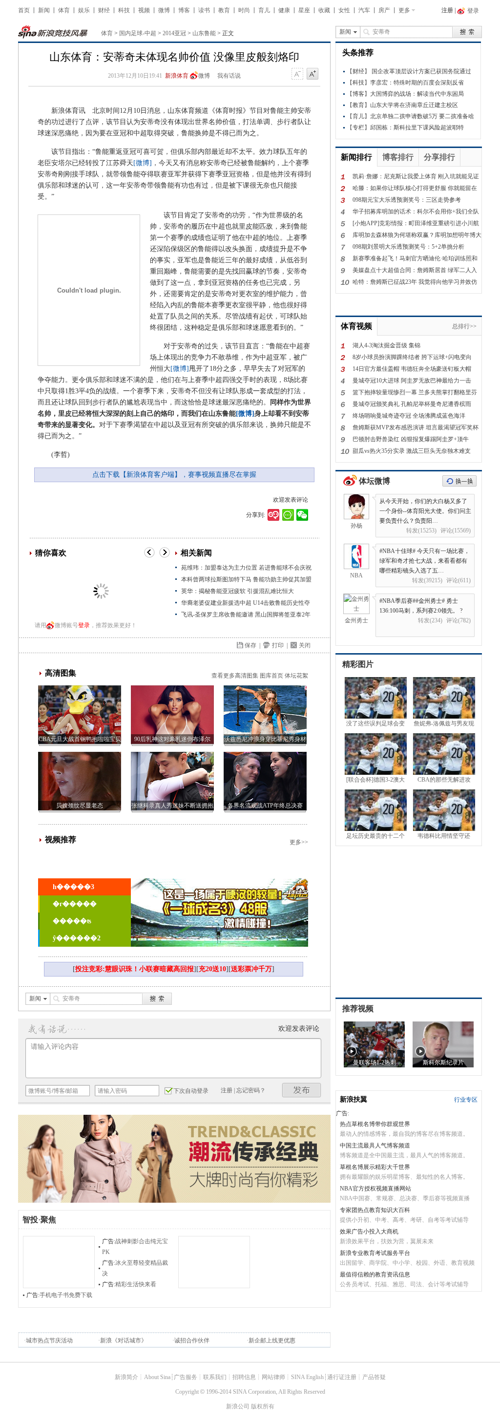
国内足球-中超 (137, 33)
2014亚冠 (174, 33)
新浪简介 (126, 1377)
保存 (250, 645)
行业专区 (466, 1099)
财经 (104, 10)
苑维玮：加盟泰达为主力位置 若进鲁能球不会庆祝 (246, 567)
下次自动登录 (190, 1090)
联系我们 (215, 1377)
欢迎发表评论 (290, 499)
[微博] (142, 163)
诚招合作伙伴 (191, 1340)
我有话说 (229, 75)
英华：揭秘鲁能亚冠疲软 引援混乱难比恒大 (237, 591)
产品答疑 (374, 1377)
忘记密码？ (251, 1090)
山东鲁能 (204, 33)
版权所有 (262, 1406)
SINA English (307, 1377)
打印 (278, 645)
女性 (344, 10)
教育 (224, 10)
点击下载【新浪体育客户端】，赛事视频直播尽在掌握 (174, 474)
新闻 (44, 10)
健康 (284, 10)
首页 (24, 10)
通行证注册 (341, 1377)
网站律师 (273, 1377)
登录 (84, 625)
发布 (302, 1090)
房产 (384, 10)
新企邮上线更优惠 (272, 1340)
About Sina (157, 1377)
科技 (124, 10)
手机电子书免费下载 (66, 1295)
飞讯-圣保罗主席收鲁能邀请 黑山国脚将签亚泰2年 (246, 614)
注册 (447, 10)
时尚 (244, 10)
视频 (144, 10)
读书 (204, 10)
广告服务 (185, 1377)
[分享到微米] (274, 515)
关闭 (305, 645)
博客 (184, 10)
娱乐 (84, 10)
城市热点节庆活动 (49, 1340)
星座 (304, 10)
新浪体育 (176, 75)
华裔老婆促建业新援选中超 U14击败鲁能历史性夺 (245, 602)
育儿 (264, 10)
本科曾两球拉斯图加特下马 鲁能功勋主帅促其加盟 (246, 579)
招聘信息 (244, 1377)
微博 (164, 10)
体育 (64, 10)
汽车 (364, 10)
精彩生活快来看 (135, 1284)
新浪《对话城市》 (123, 1340)
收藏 (324, 10)
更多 (404, 10)
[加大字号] (312, 74)
